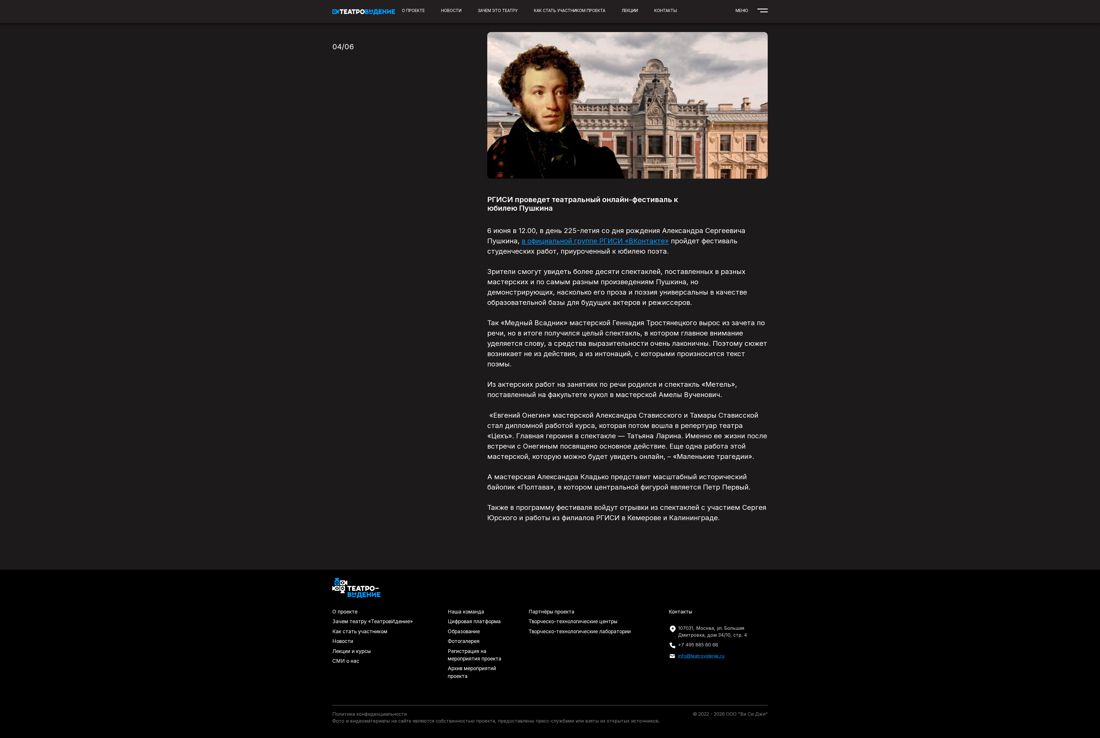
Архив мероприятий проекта (472, 672)
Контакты (665, 10)
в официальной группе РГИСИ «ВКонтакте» (595, 241)
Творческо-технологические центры (573, 621)
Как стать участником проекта (569, 10)
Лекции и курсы (351, 651)
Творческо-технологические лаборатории (580, 631)
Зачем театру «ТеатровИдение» (372, 621)
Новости (451, 10)
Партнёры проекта (551, 612)
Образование (464, 631)
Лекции (630, 10)
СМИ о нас (345, 661)
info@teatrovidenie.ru (701, 656)
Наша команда (466, 612)
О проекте (413, 10)
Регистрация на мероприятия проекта (474, 655)
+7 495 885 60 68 (698, 645)
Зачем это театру (498, 10)
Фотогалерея (464, 641)
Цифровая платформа (474, 621)
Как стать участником (359, 631)
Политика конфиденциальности (369, 714)
